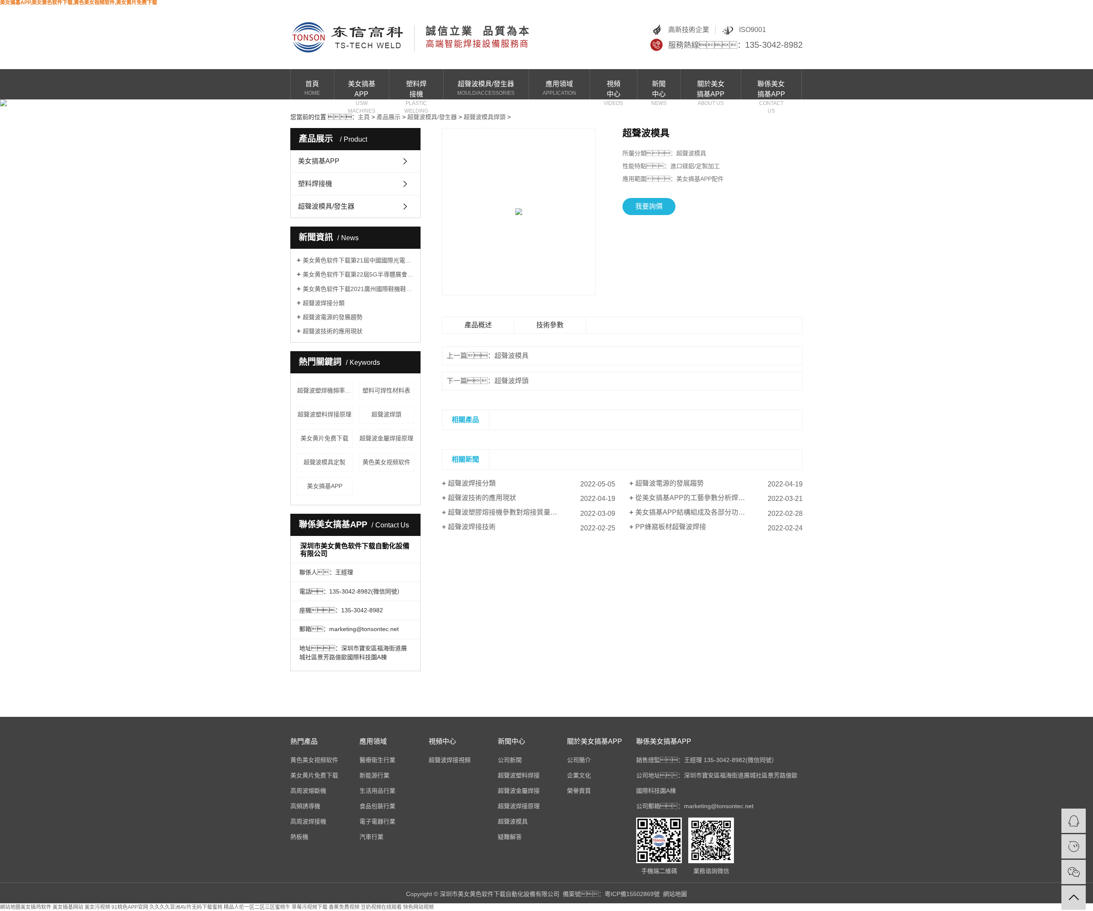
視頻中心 (613, 89)
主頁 (364, 117)
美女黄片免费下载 (324, 438)
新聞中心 (658, 89)
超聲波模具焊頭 (485, 117)
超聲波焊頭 (386, 414)
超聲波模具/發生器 (485, 88)
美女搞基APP (361, 89)
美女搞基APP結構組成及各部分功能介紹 (697, 512)
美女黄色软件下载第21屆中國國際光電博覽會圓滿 (358, 260)
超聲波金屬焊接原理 (386, 438)
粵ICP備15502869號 (632, 894)
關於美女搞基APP (711, 89)
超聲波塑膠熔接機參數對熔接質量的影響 (509, 512)
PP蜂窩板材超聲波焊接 (670, 526)
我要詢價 (649, 206)
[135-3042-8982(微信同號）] (1073, 846)
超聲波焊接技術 (472, 526)
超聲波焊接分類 (324, 303)
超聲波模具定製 (324, 462)
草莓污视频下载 (309, 907)
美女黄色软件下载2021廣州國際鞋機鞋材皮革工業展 (358, 288)
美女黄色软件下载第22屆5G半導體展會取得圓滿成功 (358, 274)
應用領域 (559, 88)
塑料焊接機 (416, 89)
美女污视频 (97, 907)
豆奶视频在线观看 (381, 907)
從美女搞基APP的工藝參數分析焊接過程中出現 (707, 497)
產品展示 (388, 117)
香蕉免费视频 (344, 907)
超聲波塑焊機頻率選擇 (325, 390)
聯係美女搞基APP (771, 89)
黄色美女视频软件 (386, 462)
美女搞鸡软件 (35, 907)
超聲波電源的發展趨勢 (332, 317)
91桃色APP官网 (129, 907)
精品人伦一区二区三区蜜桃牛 (257, 907)
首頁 (312, 88)
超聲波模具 (511, 355)
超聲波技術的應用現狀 (332, 331)
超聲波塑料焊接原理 (324, 414)
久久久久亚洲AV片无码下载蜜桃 (185, 907)
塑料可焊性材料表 (386, 390)
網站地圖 (675, 894)
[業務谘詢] (1073, 821)
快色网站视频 (418, 907)
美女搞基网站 (68, 907)
